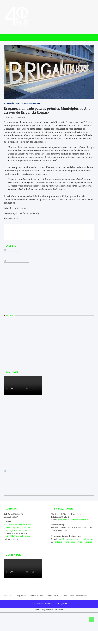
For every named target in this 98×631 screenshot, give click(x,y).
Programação (21, 596)
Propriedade (9, 596)
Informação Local (12, 103)
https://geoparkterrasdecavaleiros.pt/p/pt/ (73, 542)
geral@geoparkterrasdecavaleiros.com (75, 539)
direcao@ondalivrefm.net (15, 530)
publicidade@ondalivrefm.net (17, 527)
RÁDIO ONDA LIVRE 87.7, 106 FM (56, 604)
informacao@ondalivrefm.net (17, 525)
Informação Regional (30, 103)
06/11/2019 (10, 117)
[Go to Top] (91, 619)
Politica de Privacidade (78, 596)
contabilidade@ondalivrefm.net (18, 536)
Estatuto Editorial (52, 596)
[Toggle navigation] (7, 37)
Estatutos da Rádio (36, 596)
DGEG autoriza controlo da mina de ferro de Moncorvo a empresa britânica (26, 232)
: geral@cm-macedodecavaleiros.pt (72, 520)
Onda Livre (21, 117)
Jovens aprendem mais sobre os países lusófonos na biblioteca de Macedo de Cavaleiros (70, 232)
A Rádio (64, 596)
